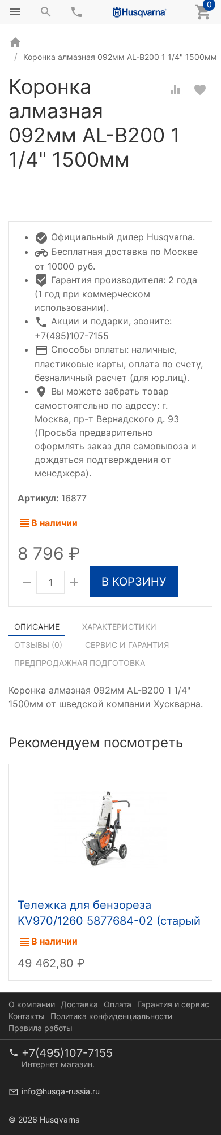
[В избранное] (200, 89)
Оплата (117, 1004)
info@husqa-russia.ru (61, 1091)
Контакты (26, 1016)
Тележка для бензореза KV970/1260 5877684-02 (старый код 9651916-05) (109, 920)
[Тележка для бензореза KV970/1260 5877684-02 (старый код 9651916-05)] (110, 828)
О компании (31, 1004)
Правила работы (40, 1028)
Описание (37, 626)
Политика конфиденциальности (111, 1016)
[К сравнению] (175, 89)
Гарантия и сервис (173, 1004)
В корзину (133, 581)
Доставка (79, 1004)
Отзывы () (38, 644)
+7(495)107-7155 (67, 1053)
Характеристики (119, 626)
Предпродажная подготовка (79, 663)
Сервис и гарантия (127, 644)
